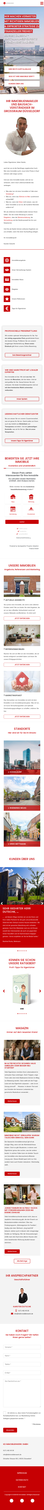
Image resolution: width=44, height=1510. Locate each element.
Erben (21, 202)
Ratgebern (7, 217)
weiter (22, 522)
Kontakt (22, 1487)
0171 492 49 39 (23, 1311)
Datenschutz (22, 1480)
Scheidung (9, 194)
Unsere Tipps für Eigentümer (22, 441)
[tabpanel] (22, 907)
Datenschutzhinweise (22, 538)
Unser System (22, 399)
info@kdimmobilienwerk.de (23, 1314)
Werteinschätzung (24, 217)
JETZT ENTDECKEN (22, 618)
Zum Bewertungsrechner (22, 355)
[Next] (42, 904)
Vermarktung (8, 220)
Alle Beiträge (22, 1261)
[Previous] (1, 904)
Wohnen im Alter (24, 196)
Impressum (22, 1473)
